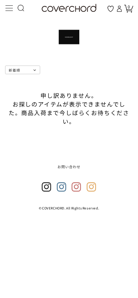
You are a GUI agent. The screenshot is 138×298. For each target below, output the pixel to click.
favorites (111, 9)
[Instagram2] (61, 187)
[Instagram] (46, 187)
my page (120, 8)
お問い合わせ (69, 166)
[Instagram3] (76, 187)
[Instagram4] (91, 187)
